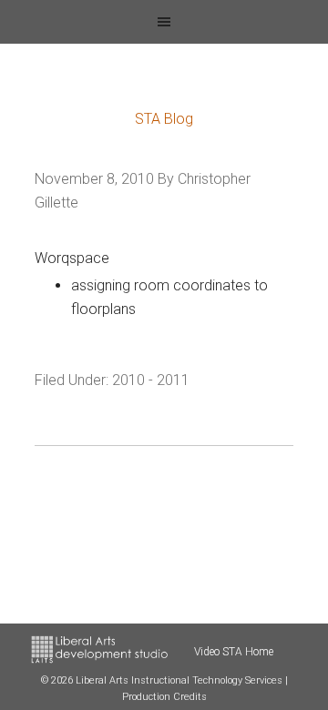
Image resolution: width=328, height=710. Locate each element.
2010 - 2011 (151, 380)
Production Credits (164, 697)
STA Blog (164, 118)
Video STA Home (233, 651)
